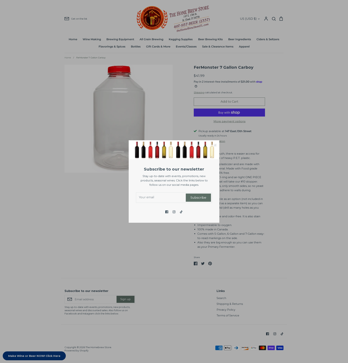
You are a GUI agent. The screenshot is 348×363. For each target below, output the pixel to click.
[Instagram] (174, 211)
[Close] (215, 145)
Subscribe (198, 197)
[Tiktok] (181, 211)
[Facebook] (166, 211)
